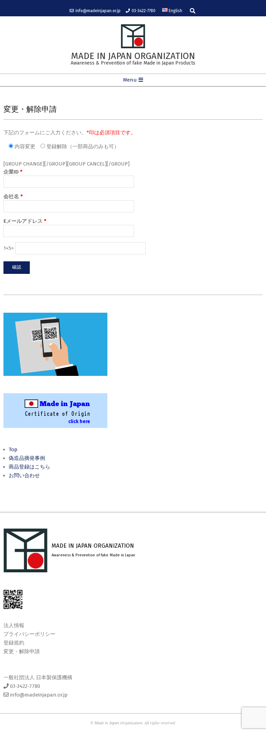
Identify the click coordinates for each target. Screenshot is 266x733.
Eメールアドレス (24, 221)
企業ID (13, 172)
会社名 (13, 196)
